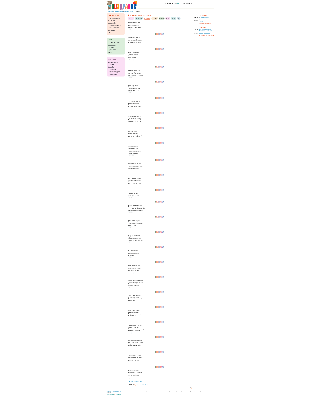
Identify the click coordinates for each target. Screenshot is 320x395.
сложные (161, 18)
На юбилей (112, 45)
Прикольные (112, 49)
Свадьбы (111, 67)
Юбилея (111, 64)
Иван (209, 29)
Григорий (205, 29)
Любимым (111, 30)
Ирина (200, 30)
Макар (204, 30)
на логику (154, 18)
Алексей (201, 29)
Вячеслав (201, 33)
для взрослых (139, 18)
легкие (167, 18)
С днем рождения (114, 18)
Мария (207, 30)
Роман (205, 33)
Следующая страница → (136, 381)
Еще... (110, 32)
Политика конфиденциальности (114, 391)
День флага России (205, 17)
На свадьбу (112, 23)
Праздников (112, 69)
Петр (211, 30)
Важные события (113, 27)
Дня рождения (113, 62)
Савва (208, 33)
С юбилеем (112, 20)
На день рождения (114, 42)
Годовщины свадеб (114, 25)
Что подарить (112, 74)
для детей (131, 18)
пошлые (174, 18)
